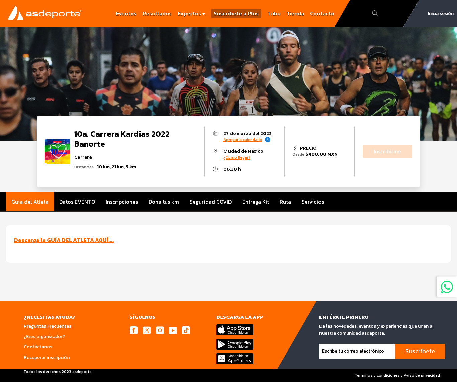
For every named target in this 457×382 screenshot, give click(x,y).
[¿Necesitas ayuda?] (447, 286)
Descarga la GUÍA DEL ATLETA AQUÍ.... (64, 240)
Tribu (274, 13)
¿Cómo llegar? (236, 157)
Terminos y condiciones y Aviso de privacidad (397, 375)
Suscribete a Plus (236, 13)
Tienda (295, 13)
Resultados (157, 13)
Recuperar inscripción (47, 357)
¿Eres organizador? (44, 336)
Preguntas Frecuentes (47, 326)
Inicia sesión (441, 13)
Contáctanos (38, 347)
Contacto (322, 13)
